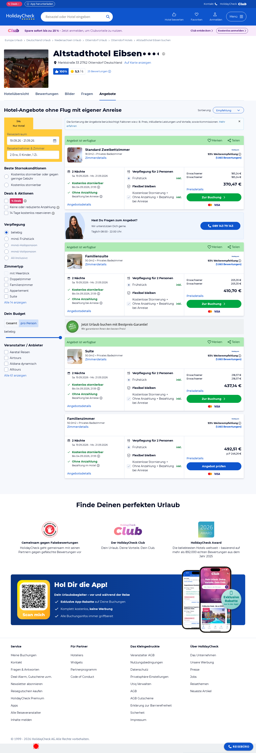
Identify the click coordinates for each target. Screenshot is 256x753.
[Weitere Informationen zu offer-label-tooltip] (98, 187)
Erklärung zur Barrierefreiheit (151, 705)
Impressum (138, 720)
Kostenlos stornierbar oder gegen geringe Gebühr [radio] (34, 176)
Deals (12, 3)
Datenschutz (139, 669)
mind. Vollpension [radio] (23, 251)
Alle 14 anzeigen (15, 302)
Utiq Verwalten (140, 684)
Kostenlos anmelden (231, 30)
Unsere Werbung (202, 662)
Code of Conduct (82, 677)
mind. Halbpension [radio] (24, 245)
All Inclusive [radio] (19, 258)
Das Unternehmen (203, 655)
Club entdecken (201, 30)
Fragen (87, 94)
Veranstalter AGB (142, 655)
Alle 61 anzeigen (15, 375)
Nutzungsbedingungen (146, 662)
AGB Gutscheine (141, 698)
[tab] (18, 123)
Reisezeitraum (17, 134)
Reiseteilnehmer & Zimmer (26, 148)
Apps (14, 705)
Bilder (70, 94)
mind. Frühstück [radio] (22, 239)
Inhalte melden (21, 720)
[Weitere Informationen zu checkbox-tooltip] (25, 201)
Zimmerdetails (95, 158)
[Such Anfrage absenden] (108, 17)
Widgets (77, 662)
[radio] (154, 178)
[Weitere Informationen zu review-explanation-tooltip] (109, 71)
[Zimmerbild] (74, 155)
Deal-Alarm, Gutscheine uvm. (31, 677)
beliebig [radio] (16, 232)
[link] (174, 17)
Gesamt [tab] (11, 323)
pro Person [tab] (29, 323)
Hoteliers (77, 655)
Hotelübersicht (16, 94)
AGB (133, 691)
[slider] (60, 337)
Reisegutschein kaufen (26, 691)
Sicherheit (137, 712)
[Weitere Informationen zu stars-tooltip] (163, 53)
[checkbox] (33, 201)
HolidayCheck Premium (27, 698)
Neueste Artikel (201, 691)
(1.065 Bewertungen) (228, 157)
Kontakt (209, 3)
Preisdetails (195, 189)
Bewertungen (46, 94)
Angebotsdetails (79, 204)
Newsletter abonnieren (27, 684)
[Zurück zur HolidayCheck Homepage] (20, 17)
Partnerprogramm (84, 669)
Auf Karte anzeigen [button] (137, 62)
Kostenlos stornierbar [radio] (26, 185)
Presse (194, 669)
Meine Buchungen (23, 655)
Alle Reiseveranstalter (26, 712)
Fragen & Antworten (25, 669)
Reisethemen (199, 684)
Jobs (193, 677)
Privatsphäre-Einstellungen (149, 677)
